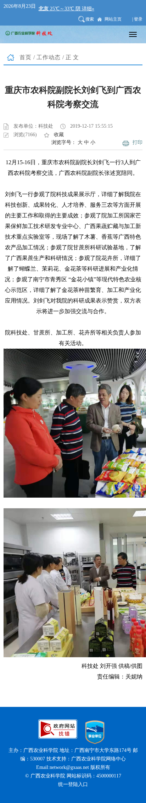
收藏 (59, 134)
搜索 (89, 19)
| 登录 (137, 19)
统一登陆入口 (73, 784)
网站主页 (113, 19)
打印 (137, 142)
